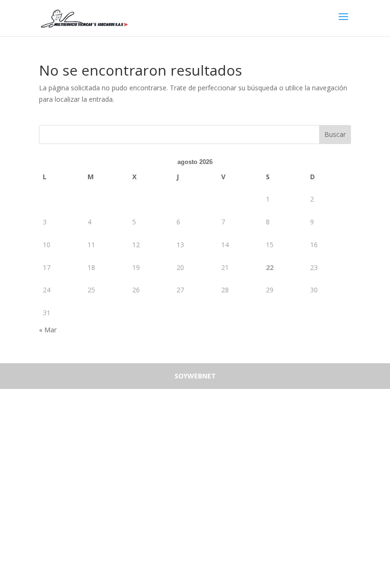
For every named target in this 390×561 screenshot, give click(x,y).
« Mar (48, 329)
